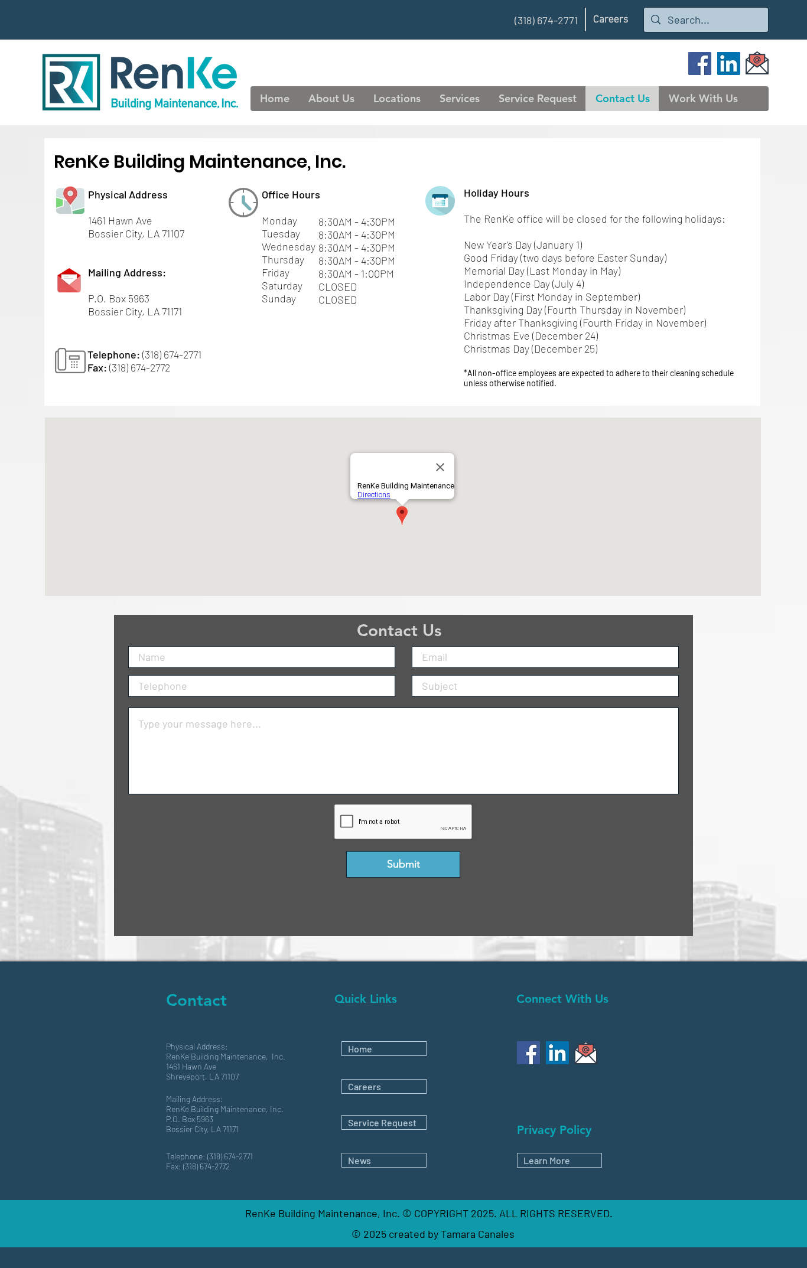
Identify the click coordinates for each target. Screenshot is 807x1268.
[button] (330, 98)
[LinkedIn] (728, 63)
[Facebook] (699, 63)
